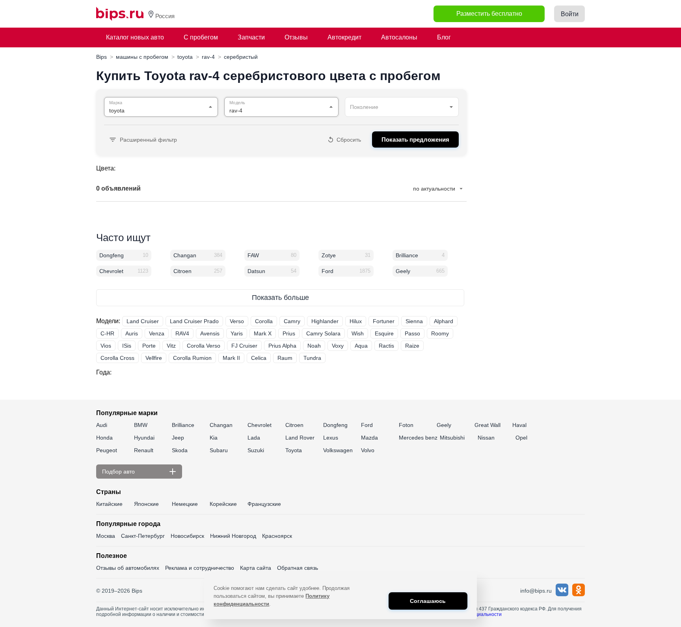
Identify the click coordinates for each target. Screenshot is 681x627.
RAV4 (182, 333)
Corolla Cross (117, 358)
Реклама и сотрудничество (199, 568)
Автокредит (344, 37)
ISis (126, 346)
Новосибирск (187, 536)
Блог (444, 37)
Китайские (109, 504)
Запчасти (251, 37)
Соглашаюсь (428, 601)
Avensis (210, 333)
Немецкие (185, 504)
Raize (412, 346)
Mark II (231, 358)
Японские (146, 504)
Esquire (384, 333)
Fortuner (383, 321)
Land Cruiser (143, 321)
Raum (284, 358)
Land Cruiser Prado (194, 321)
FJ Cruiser (244, 346)
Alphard (443, 321)
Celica (258, 358)
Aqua (361, 346)
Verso (237, 321)
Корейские (223, 504)
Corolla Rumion (192, 358)
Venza (156, 333)
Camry (292, 321)
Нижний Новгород (233, 536)
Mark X (263, 333)
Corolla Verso (203, 346)
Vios (105, 346)
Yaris (237, 333)
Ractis (386, 346)
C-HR (107, 333)
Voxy (338, 346)
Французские (264, 504)
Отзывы (296, 37)
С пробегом (201, 37)
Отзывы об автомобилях (127, 568)
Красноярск (277, 536)
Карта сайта (255, 568)
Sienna (414, 321)
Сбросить (349, 140)
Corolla (264, 321)
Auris (131, 333)
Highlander (325, 321)
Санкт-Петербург (143, 536)
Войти (570, 14)
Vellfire (153, 358)
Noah (314, 346)
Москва (105, 536)
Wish (358, 333)
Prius (289, 333)
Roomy (440, 333)
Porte (149, 346)
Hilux (356, 321)
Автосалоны (399, 37)
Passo (412, 333)
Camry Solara (323, 333)
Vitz (171, 346)
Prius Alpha (282, 346)
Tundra (312, 358)
